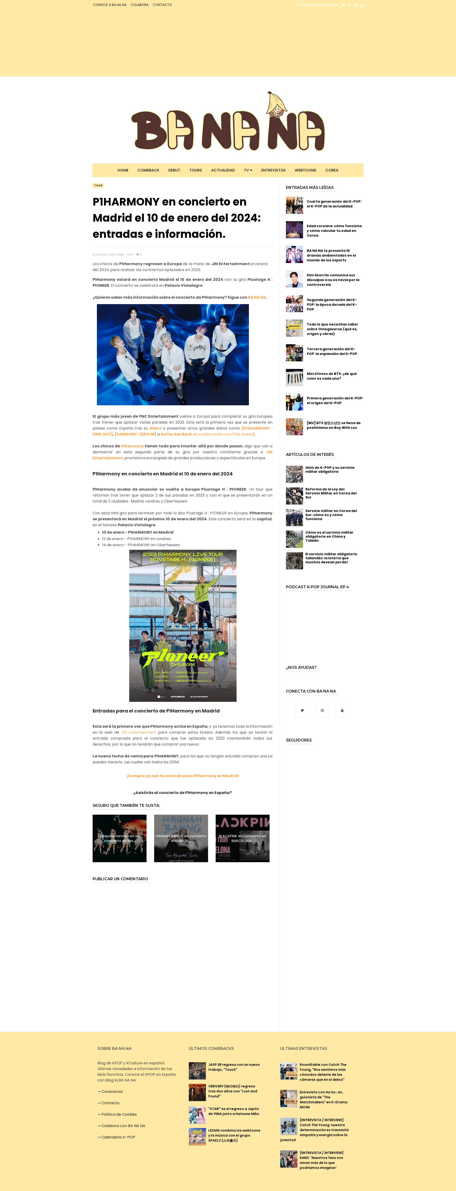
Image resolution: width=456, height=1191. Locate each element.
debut (155, 428)
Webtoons (305, 170)
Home (123, 170)
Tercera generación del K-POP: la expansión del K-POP (332, 351)
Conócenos (112, 1091)
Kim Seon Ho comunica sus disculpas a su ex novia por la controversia (333, 280)
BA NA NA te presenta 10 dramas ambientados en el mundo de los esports (331, 255)
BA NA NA (257, 297)
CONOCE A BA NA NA (109, 4)
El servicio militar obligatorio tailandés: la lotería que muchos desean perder (331, 558)
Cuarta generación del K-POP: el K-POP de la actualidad (334, 204)
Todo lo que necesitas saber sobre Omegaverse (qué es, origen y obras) (332, 329)
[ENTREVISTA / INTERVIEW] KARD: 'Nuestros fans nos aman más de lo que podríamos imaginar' (322, 1160)
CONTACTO (162, 4)
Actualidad (223, 170)
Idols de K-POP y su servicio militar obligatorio (330, 469)
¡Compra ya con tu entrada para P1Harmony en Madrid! (182, 776)
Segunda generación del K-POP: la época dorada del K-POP (332, 304)
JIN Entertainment (138, 732)
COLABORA (139, 4)
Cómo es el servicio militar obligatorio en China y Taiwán (329, 536)
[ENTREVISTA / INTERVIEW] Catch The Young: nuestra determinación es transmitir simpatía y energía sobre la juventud (314, 1130)
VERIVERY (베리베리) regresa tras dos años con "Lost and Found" (232, 1091)
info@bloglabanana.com (318, 5)
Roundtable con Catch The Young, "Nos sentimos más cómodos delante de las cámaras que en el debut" (323, 1072)
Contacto (110, 1103)
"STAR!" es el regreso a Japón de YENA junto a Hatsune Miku (233, 1111)
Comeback (148, 170)
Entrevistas (273, 170)
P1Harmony (132, 446)
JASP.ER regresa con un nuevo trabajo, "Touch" (234, 1067)
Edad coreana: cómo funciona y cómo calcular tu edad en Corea (334, 231)
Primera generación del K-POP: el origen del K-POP (335, 400)
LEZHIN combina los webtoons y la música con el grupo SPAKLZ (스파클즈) (234, 1135)
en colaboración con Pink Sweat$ (208, 434)
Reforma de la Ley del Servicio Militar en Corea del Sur (330, 493)
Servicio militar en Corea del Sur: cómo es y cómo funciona (331, 514)
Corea (331, 170)
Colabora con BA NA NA (123, 1126)
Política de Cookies (119, 1114)
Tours (195, 170)
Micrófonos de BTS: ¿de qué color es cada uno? (332, 376)
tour (98, 185)
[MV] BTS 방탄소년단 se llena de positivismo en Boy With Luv (334, 425)
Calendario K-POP (118, 1137)
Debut (174, 170)
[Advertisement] (134, 43)
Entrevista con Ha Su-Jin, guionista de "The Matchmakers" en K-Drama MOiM (323, 1100)
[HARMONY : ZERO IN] (135, 434)
